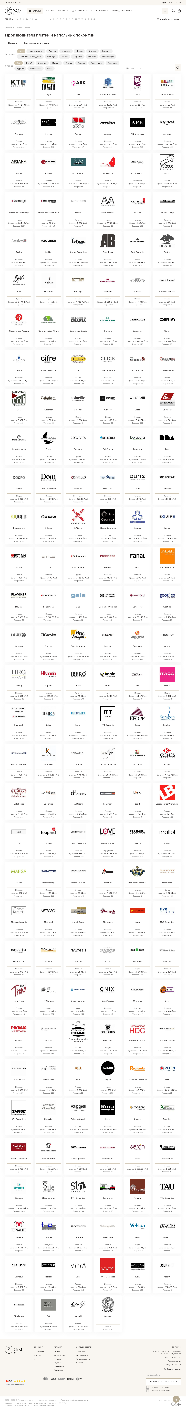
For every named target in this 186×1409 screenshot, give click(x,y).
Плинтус (51, 56)
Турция (20, 68)
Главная (8, 27)
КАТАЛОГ (37, 11)
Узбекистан (35, 68)
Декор (79, 51)
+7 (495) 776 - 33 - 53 (170, 3)
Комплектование (83, 1359)
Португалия (96, 63)
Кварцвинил (59, 1370)
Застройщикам (82, 1355)
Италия (55, 63)
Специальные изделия (30, 56)
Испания (42, 63)
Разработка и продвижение (169, 1401)
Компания (101, 11)
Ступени (78, 56)
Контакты (63, 11)
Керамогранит (36, 51)
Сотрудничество (121, 11)
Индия (69, 63)
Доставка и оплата (82, 11)
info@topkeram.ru (174, 1361)
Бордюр (106, 51)
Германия (112, 63)
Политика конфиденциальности (74, 1400)
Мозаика (66, 51)
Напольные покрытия (36, 43)
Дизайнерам (81, 1352)
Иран (49, 68)
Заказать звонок (174, 1369)
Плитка (12, 43)
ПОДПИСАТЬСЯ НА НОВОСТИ (163, 1382)
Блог (35, 1359)
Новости (37, 1355)
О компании (39, 1352)
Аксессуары (108, 56)
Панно (64, 56)
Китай (29, 63)
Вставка (92, 51)
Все (21, 51)
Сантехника (59, 1366)
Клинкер (92, 56)
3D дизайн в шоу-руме (168, 19)
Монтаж (79, 1363)
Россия (81, 63)
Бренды (50, 11)
